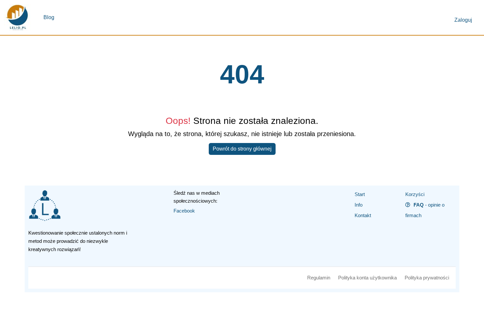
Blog (48, 17)
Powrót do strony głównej (242, 149)
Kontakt (363, 215)
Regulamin (318, 277)
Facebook (184, 211)
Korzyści (414, 194)
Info (359, 205)
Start (360, 194)
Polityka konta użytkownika (367, 277)
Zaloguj (463, 20)
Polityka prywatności (427, 277)
